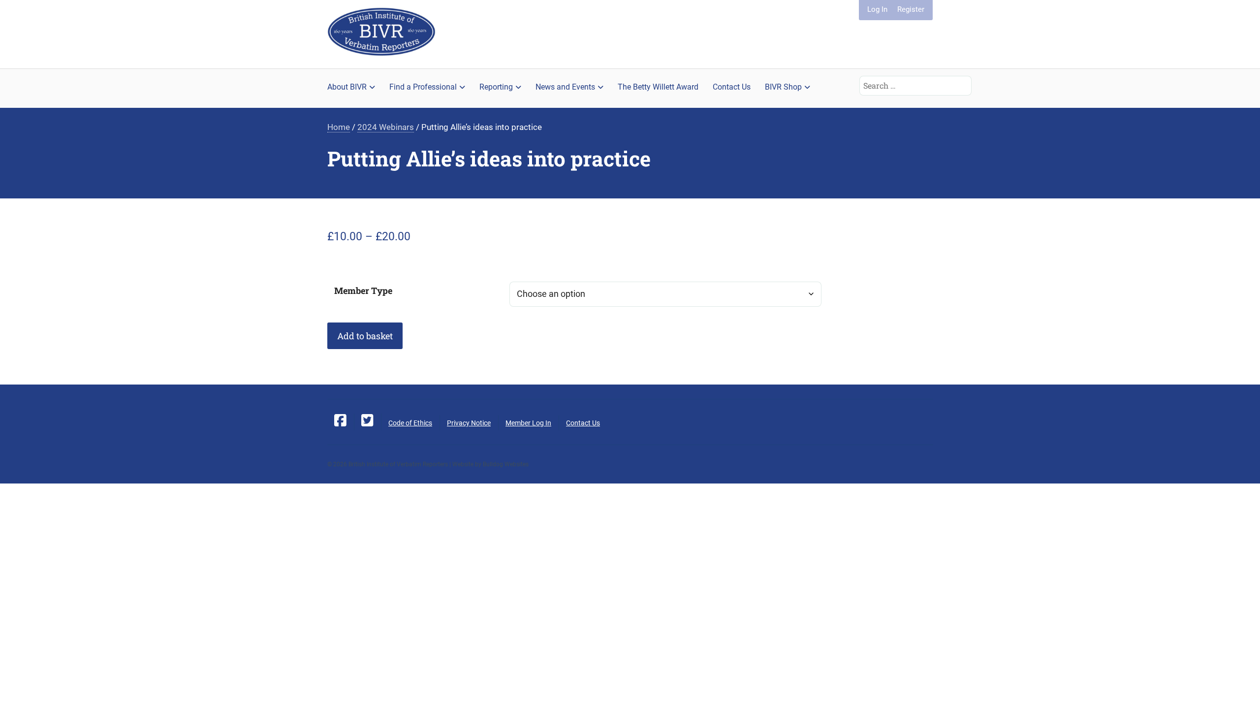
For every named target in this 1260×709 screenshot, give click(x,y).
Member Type (363, 290)
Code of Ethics (410, 423)
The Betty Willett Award (658, 87)
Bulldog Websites (506, 464)
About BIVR (347, 87)
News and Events (565, 87)
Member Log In (528, 423)
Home (338, 127)
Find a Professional (423, 87)
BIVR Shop (783, 87)
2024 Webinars (385, 127)
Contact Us (732, 87)
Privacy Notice (469, 423)
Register (910, 9)
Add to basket (365, 336)
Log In (877, 9)
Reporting (496, 87)
